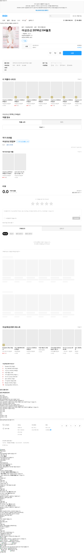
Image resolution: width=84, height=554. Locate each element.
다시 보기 (8, 535)
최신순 (5, 233)
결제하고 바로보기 (4, 496)
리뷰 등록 (76, 218)
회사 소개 (48, 427)
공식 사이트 (10, 145)
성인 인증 (2, 410)
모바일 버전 (3, 552)
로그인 (77, 16)
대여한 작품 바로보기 (15, 466)
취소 (1, 412)
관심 (25, 40)
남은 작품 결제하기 (5, 466)
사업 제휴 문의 (35, 429)
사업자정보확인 (26, 442)
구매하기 (7, 527)
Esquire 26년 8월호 (7, 348)
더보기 (80, 79)
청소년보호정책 (19, 442)
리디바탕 (20, 434)
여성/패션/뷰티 (29, 27)
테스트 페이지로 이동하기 (42, 10)
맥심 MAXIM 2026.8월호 (20, 348)
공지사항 (7, 428)
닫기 (4, 520)
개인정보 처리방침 (11, 442)
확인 (1, 476)
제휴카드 (20, 427)
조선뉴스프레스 (26, 37)
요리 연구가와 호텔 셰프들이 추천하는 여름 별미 (19, 172)
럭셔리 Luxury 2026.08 (68, 348)
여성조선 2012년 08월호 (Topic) (7, 172)
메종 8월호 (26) (43, 348)
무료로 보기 (3, 485)
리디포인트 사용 (4, 494)
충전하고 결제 (3, 497)
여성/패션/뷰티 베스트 (8, 363)
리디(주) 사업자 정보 (7, 440)
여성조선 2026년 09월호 (7, 100)
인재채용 (48, 429)
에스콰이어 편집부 (7, 351)
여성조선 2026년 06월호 (44, 100)
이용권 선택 (3, 483)
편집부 (76, 351)
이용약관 (4, 442)
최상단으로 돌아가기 (9, 419)
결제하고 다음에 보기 (15, 496)
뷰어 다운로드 (21, 429)
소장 (72, 53)
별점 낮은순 (28, 233)
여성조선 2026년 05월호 (56, 100)
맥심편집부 (17, 351)
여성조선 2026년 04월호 (68, 100)
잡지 (23, 27)
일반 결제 (9, 497)
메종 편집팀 (42, 349)
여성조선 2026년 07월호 (32, 100)
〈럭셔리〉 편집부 (67, 351)
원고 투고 (34, 427)
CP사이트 (20, 432)
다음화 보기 (3, 535)
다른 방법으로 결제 (5, 459)
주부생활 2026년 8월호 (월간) (56, 348)
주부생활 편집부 (55, 351)
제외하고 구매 (3, 415)
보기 (1, 520)
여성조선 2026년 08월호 (20, 100)
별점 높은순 (19, 233)
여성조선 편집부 (26, 35)
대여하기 (2, 527)
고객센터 (7, 425)
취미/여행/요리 (42, 27)
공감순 (12, 233)
